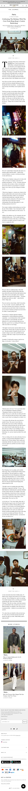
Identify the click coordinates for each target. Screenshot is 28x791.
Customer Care (17, 735)
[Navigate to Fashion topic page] (14, 15)
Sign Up (24, 721)
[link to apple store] (6, 762)
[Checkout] (25, 5)
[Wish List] (4, 5)
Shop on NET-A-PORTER (5, 783)
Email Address (4, 719)
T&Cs (5, 714)
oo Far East (10, 61)
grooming (10, 63)
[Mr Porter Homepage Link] (14, 6)
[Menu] (1, 5)
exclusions (9, 714)
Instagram (11, 728)
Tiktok (17, 728)
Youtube (14, 728)
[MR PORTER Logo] (6, 777)
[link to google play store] (16, 762)
